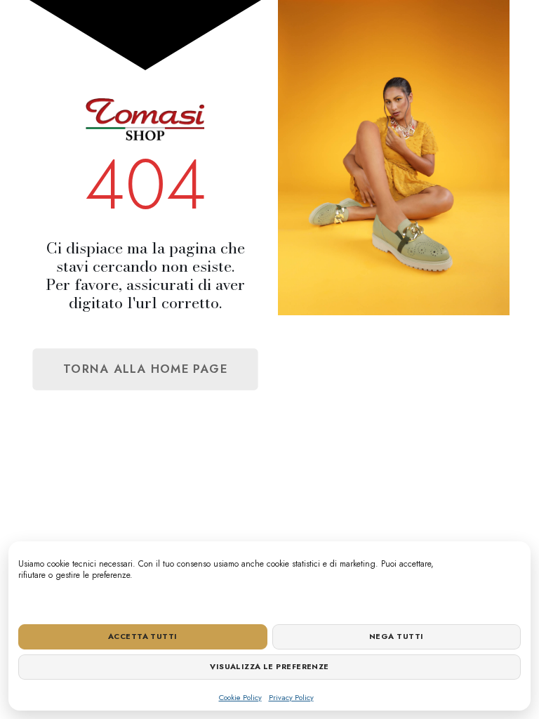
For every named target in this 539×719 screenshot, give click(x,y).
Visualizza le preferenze (269, 666)
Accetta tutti (143, 636)
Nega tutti (396, 636)
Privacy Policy (291, 697)
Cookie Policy (240, 697)
